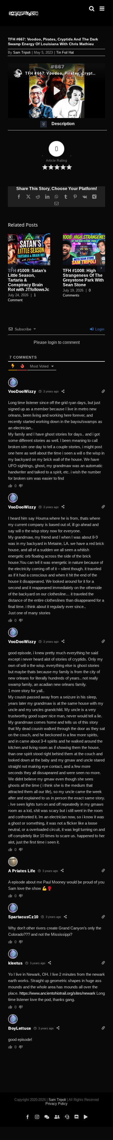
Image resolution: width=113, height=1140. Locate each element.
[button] (57, 124)
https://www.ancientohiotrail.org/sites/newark (57, 993)
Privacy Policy (56, 1104)
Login (99, 329)
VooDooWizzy (22, 391)
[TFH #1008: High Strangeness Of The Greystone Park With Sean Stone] (84, 235)
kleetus (15, 963)
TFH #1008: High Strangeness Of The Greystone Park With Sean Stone (83, 277)
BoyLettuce (19, 1028)
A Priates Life (21, 870)
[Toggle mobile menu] (102, 8)
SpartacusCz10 (23, 916)
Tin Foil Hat (65, 52)
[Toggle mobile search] (91, 8)
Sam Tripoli (21, 52)
